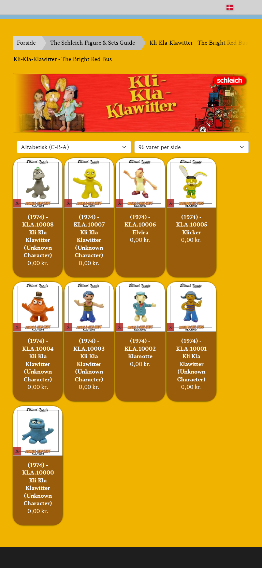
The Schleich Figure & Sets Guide (92, 42)
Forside (26, 42)
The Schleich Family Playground (55, 7)
